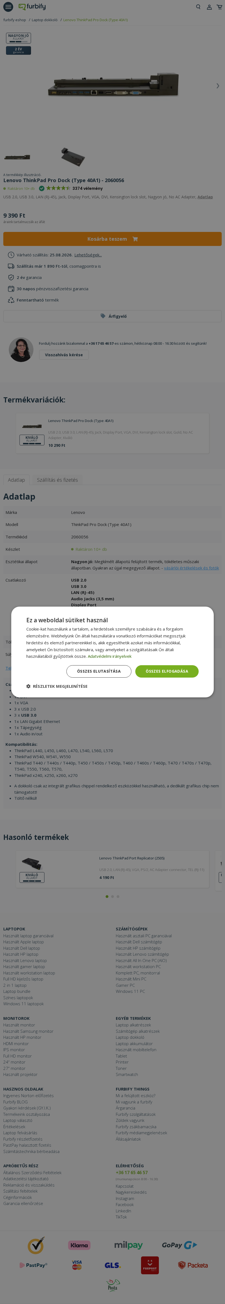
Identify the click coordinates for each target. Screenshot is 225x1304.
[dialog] (112, 652)
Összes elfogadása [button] (167, 671)
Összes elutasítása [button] (99, 671)
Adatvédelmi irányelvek (109, 656)
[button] (57, 686)
